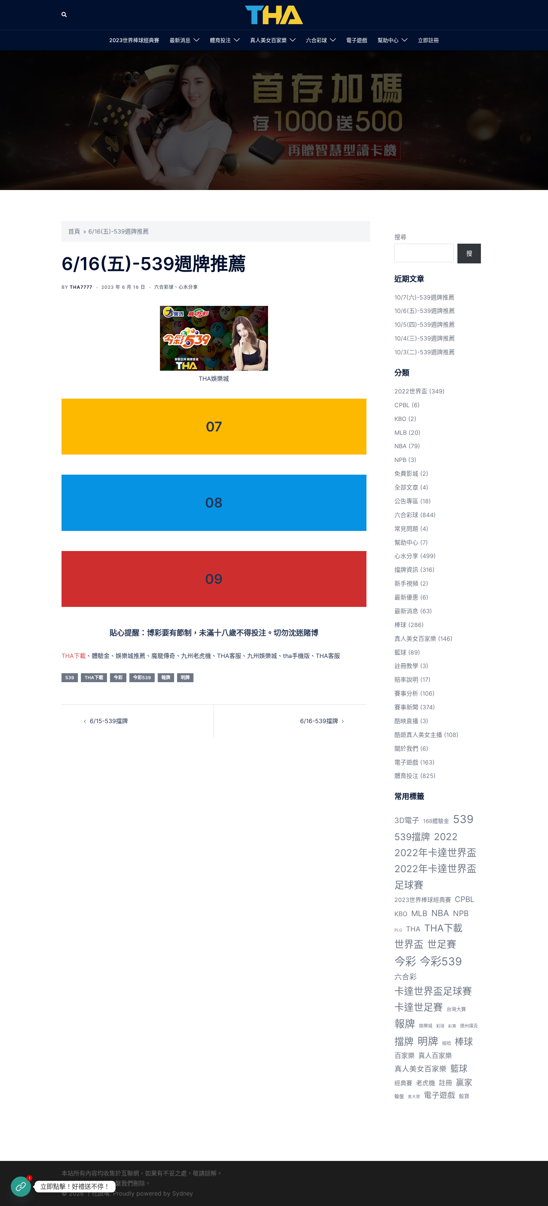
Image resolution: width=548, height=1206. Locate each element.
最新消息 (180, 40)
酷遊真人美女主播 (418, 734)
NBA (400, 446)
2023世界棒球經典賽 (134, 40)
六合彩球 (316, 40)
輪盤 (399, 1096)
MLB (400, 432)
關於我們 (406, 748)
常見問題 (406, 528)
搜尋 (400, 237)
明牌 (185, 677)
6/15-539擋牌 (109, 721)
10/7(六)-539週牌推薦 (424, 297)
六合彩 (405, 976)
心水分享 (188, 287)
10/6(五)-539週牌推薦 (424, 310)
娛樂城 (425, 1026)
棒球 (400, 625)
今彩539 (142, 677)
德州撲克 (469, 1026)
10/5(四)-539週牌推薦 (424, 324)
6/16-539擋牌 (319, 721)
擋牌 (404, 1041)
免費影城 (406, 473)
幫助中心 (388, 40)
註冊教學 (406, 666)
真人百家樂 (435, 1055)
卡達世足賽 (418, 1007)
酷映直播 (406, 721)
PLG (398, 930)
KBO (400, 418)
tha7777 (81, 287)
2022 (446, 836)
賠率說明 (406, 679)
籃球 (400, 652)
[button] (64, 15)
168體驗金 (436, 821)
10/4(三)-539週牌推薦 (424, 338)
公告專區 (406, 501)
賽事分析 (406, 693)
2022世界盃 (410, 391)
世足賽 (441, 944)
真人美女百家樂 (268, 40)
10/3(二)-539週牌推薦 (424, 352)
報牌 (165, 677)
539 (69, 677)
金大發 (414, 1096)
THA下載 (74, 655)
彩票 (452, 1026)
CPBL (402, 405)
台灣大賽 (456, 1009)
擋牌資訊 (406, 569)
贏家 (464, 1082)
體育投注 (220, 40)
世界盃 (408, 944)
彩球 (440, 1026)
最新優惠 (406, 597)
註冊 (445, 1083)
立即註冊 (428, 40)
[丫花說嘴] (274, 14)
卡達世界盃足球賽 (433, 991)
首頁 (74, 231)
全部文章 (406, 487)
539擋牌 (412, 836)
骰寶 (464, 1096)
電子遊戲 (356, 40)
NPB (400, 459)
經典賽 (403, 1083)
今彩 (118, 677)
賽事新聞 (406, 707)
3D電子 (406, 820)
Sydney (182, 1193)
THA (413, 929)
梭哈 (446, 1043)
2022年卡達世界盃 (435, 852)
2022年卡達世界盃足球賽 (435, 876)
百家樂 (404, 1055)
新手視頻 (406, 583)
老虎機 (425, 1083)
